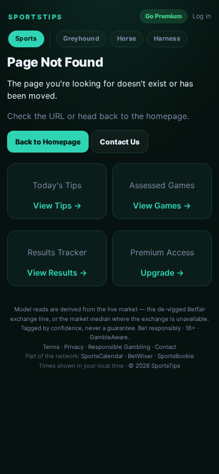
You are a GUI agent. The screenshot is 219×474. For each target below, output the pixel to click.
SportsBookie (175, 356)
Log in (202, 16)
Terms (51, 346)
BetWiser (140, 356)
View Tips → (57, 205)
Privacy (74, 346)
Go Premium (163, 16)
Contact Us (120, 141)
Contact (165, 346)
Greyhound (81, 38)
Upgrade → (162, 273)
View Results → (57, 273)
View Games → (162, 205)
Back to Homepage (47, 141)
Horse (126, 38)
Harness (167, 38)
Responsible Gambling (119, 346)
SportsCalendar (102, 356)
